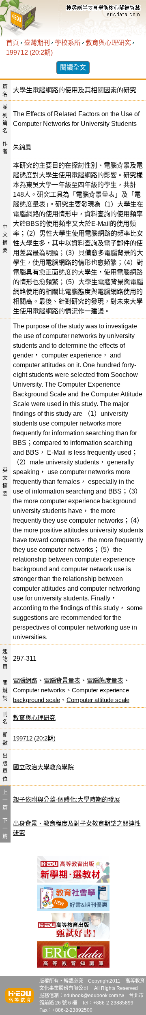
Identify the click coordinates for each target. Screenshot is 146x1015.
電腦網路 (25, 680)
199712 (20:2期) (29, 52)
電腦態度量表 (105, 680)
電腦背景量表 (62, 680)
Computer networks (39, 690)
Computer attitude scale (98, 699)
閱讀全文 (73, 67)
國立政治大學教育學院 (43, 767)
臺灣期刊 (37, 42)
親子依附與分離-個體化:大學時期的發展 (66, 799)
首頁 (12, 42)
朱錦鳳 (22, 147)
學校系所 (68, 42)
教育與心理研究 (108, 42)
